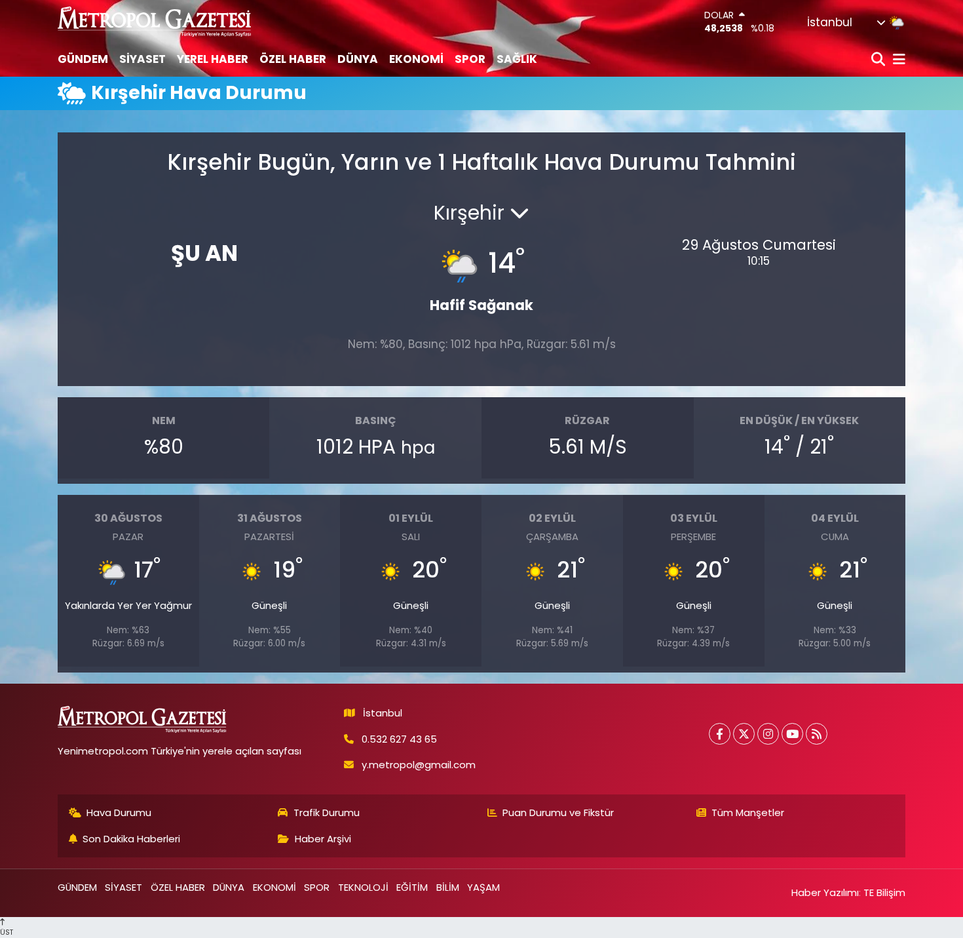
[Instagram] (768, 734)
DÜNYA (357, 59)
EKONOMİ (416, 59)
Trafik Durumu (326, 812)
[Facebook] (719, 734)
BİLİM (447, 887)
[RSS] (816, 734)
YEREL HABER (212, 59)
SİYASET (142, 59)
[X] (744, 734)
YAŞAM (483, 887)
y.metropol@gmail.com (419, 765)
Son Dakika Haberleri (131, 839)
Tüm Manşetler (747, 812)
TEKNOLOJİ (363, 887)
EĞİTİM (412, 887)
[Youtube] (792, 734)
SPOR (470, 59)
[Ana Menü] (897, 60)
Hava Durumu (118, 812)
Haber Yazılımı (825, 892)
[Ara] (879, 60)
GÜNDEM (83, 59)
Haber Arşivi (323, 839)
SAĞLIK (517, 59)
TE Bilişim (884, 892)
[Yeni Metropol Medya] (155, 21)
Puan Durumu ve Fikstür (558, 812)
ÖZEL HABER (292, 59)
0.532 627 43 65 (399, 739)
